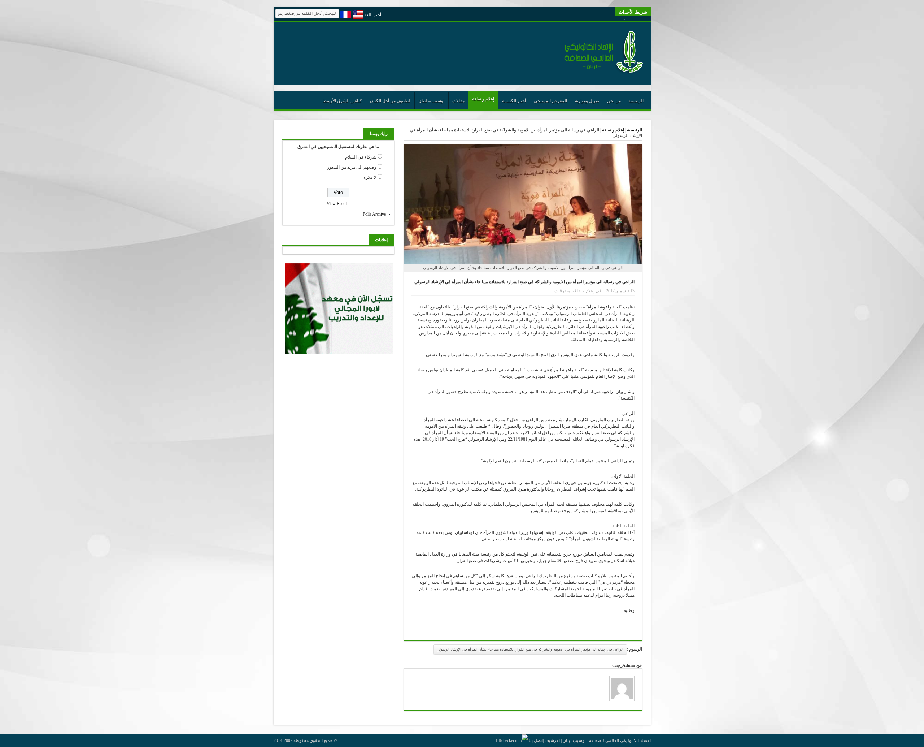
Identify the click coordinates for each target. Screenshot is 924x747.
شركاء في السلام (360, 157)
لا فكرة (369, 177)
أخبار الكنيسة (514, 100)
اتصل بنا (536, 740)
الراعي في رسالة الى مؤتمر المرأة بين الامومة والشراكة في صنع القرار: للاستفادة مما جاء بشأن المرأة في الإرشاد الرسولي (530, 649)
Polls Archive (374, 214)
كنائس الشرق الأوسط (342, 100)
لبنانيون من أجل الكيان (390, 100)
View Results (338, 203)
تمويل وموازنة (587, 100)
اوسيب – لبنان (431, 100)
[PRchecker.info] (512, 740)
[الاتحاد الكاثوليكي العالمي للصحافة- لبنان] (599, 72)
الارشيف (552, 740)
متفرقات (562, 290)
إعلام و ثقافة (483, 99)
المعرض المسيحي (550, 100)
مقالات (458, 100)
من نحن (614, 100)
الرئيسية (636, 100)
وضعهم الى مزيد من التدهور (351, 167)
